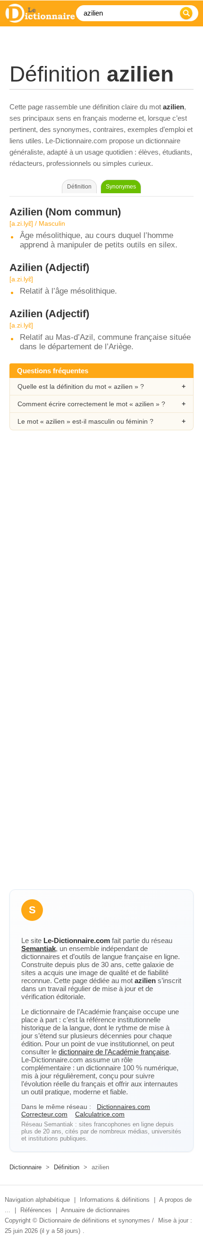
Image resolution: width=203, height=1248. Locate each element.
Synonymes (121, 186)
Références (35, 1210)
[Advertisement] (101, 553)
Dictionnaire (25, 1167)
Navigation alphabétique (37, 1199)
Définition (66, 1167)
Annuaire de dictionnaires (95, 1210)
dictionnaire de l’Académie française (114, 1052)
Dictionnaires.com (123, 1106)
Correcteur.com (44, 1114)
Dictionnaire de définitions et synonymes (94, 1220)
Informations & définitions (115, 1199)
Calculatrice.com (100, 1114)
